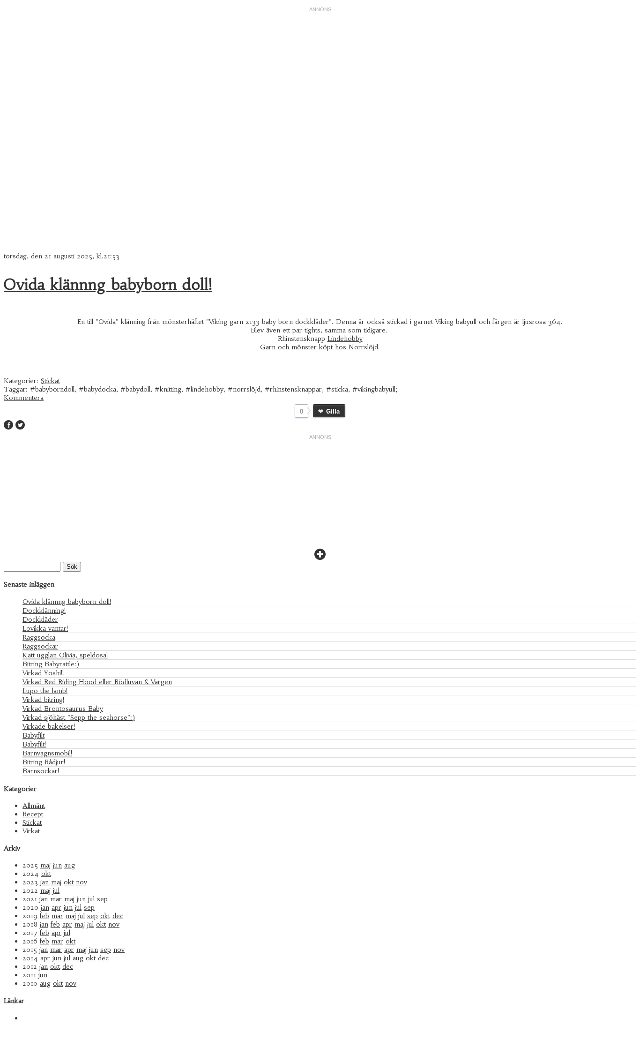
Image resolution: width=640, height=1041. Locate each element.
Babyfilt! (34, 744)
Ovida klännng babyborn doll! (108, 284)
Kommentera (24, 397)
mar (56, 899)
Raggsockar (40, 646)
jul (56, 890)
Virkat (31, 831)
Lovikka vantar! (45, 628)
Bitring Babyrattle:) (50, 664)
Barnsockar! (40, 771)
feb (44, 916)
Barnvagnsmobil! (47, 753)
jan (44, 882)
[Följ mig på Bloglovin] (320, 557)
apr (56, 907)
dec (117, 916)
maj (45, 865)
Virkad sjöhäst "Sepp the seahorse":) (78, 717)
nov (81, 882)
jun (57, 865)
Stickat (50, 381)
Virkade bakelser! (48, 726)
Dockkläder (40, 619)
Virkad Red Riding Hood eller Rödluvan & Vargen (97, 682)
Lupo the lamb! (44, 690)
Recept (32, 814)
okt (46, 873)
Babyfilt (33, 735)
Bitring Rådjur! (43, 762)
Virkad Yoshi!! (43, 673)
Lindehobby (345, 338)
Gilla (333, 411)
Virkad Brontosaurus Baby (62, 708)
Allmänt (33, 805)
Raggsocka (38, 637)
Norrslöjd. (364, 347)
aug (69, 865)
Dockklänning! (44, 610)
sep (102, 899)
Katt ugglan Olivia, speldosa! (65, 655)
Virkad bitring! (43, 699)
